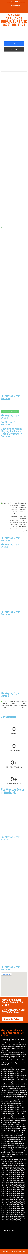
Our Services (14, 49)
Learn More (14, 44)
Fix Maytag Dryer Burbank (10, 397)
